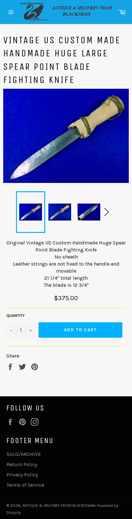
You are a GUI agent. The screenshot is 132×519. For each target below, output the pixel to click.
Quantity (15, 315)
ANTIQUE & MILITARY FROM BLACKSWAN (58, 505)
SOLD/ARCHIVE (23, 454)
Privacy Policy (22, 475)
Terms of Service (25, 485)
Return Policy (21, 464)
